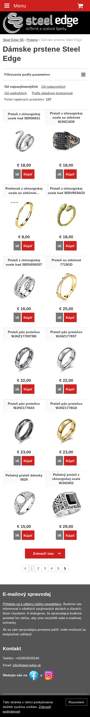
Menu (20, 5)
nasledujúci (65, 568)
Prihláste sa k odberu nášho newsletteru (32, 604)
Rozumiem (76, 702)
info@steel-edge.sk (27, 665)
